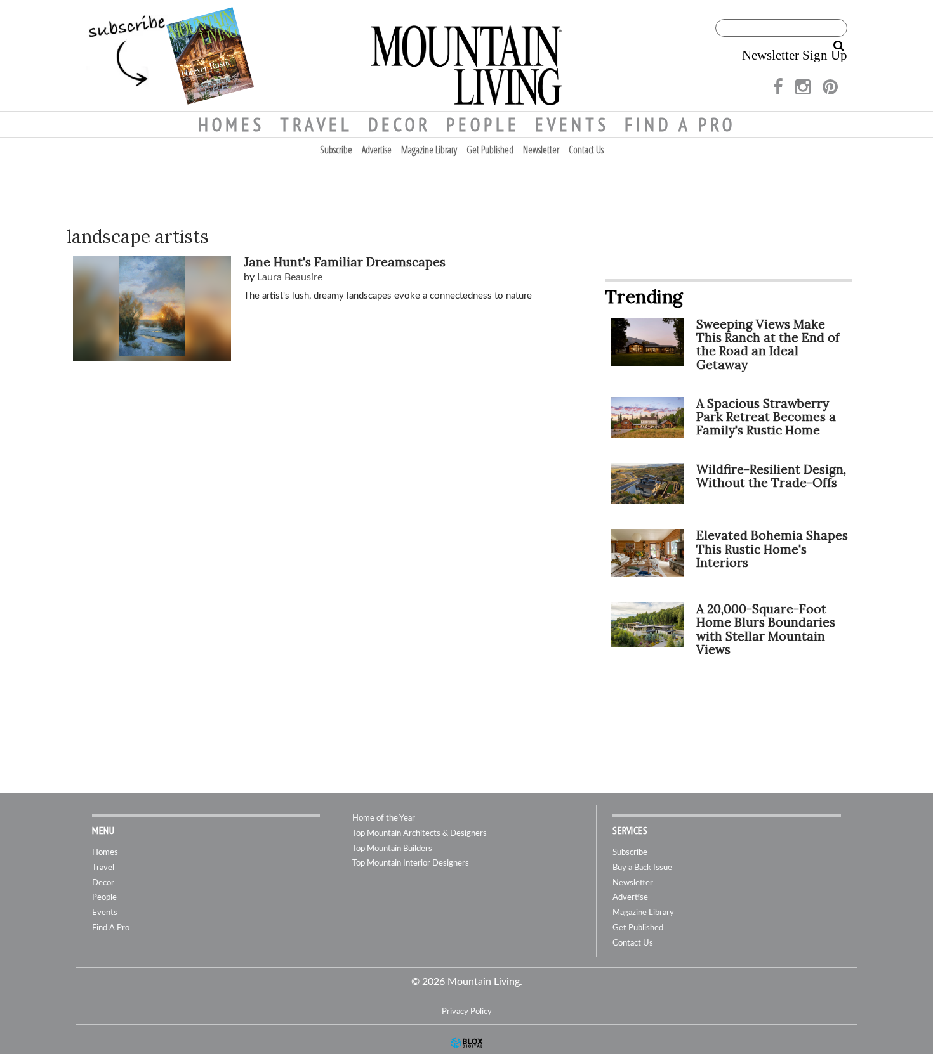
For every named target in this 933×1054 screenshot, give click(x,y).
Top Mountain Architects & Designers (419, 834)
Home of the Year (383, 818)
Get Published (489, 149)
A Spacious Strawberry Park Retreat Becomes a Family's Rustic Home (766, 417)
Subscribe (336, 149)
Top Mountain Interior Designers (410, 863)
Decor (399, 124)
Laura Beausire (289, 277)
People (483, 124)
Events (572, 124)
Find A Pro (680, 124)
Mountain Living (466, 55)
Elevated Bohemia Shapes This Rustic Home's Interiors (772, 548)
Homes (231, 124)
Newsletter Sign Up (794, 55)
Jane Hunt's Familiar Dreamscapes (345, 262)
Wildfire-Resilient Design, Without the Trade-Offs (771, 476)
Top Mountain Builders (392, 849)
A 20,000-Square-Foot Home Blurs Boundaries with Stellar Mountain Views (765, 628)
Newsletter (541, 149)
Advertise (377, 149)
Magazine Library (429, 149)
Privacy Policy (467, 1011)
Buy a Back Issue (642, 868)
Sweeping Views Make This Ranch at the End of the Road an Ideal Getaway (768, 344)
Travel (316, 124)
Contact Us (586, 149)
